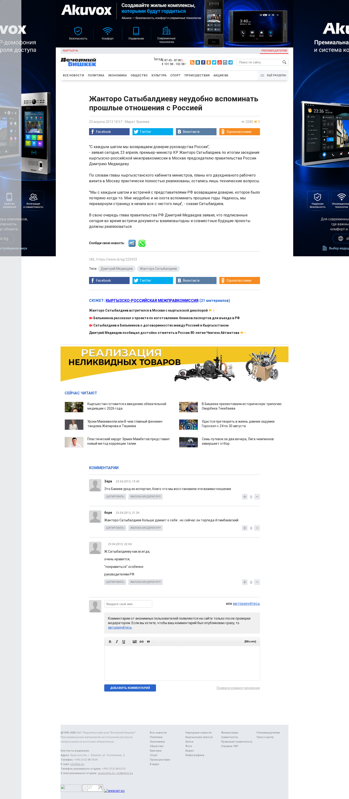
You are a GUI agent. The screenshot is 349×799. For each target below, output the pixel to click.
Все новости (73, 75)
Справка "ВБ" (230, 746)
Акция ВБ (220, 75)
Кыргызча (70, 50)
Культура (158, 75)
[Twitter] (214, 62)
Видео (189, 750)
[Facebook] (203, 62)
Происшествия (197, 75)
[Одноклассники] (209, 62)
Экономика (117, 75)
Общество (139, 75)
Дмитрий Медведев (117, 269)
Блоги (189, 741)
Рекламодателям (274, 50)
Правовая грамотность (236, 741)
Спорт (175, 75)
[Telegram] (230, 62)
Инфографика (194, 755)
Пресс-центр (265, 737)
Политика (96, 75)
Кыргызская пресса (199, 737)
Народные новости (198, 732)
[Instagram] (225, 62)
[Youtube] (219, 62)
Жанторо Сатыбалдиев (158, 269)
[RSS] (192, 62)
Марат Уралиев (137, 122)
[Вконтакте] (198, 62)
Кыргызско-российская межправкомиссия (152, 300)
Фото (188, 746)
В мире (154, 764)
